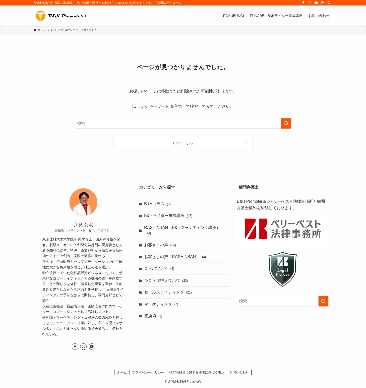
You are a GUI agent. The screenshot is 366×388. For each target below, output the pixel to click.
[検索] (329, 2)
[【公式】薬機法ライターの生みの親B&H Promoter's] (62, 15)
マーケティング (161, 304)
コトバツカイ (159, 268)
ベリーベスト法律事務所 (291, 201)
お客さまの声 (160, 245)
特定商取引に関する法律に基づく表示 (196, 372)
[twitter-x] (309, 2)
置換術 (153, 316)
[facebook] (303, 2)
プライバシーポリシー (148, 372)
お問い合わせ (239, 372)
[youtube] (316, 2)
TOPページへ (182, 143)
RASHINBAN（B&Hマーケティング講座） (182, 230)
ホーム (122, 372)
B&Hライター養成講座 (168, 215)
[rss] (322, 2)
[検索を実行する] (286, 123)
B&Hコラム (157, 204)
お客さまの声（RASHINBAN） (175, 257)
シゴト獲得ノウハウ (166, 280)
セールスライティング (168, 292)
